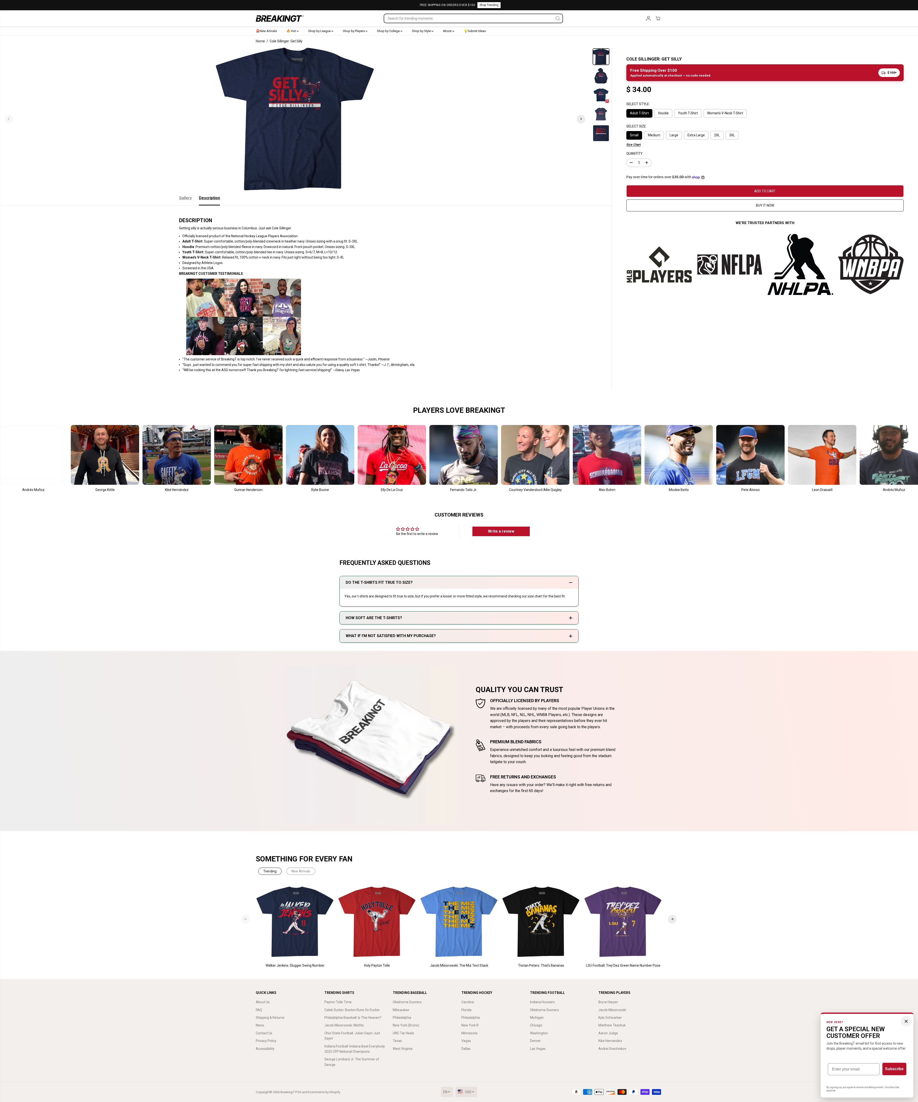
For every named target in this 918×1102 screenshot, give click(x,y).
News (260, 1025)
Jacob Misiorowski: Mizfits (344, 1025)
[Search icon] (557, 18)
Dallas (465, 1049)
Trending (270, 871)
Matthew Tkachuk (612, 1025)
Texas (397, 1041)
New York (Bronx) (406, 1025)
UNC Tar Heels (403, 1033)
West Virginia (402, 1049)
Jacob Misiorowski (612, 1010)
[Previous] (9, 119)
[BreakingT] (280, 18)
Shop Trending (489, 5)
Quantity (634, 153)
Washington (539, 1033)
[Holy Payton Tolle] (377, 921)
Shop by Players (354, 31)
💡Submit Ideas (475, 31)
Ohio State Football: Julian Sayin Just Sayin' (352, 1035)
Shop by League (319, 31)
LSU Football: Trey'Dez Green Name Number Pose (623, 965)
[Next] (581, 119)
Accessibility (265, 1049)
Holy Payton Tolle (377, 965)
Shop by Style (422, 31)
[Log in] (648, 18)
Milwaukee (401, 1010)
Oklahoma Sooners (407, 1002)
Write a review (501, 531)
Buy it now (765, 205)
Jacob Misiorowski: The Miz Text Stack (459, 965)
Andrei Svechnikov (612, 1049)
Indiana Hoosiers (542, 1002)
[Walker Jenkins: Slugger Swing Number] (295, 921)
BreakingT (287, 1092)
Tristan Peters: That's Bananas (541, 965)
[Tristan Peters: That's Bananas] (541, 921)
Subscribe (894, 1069)
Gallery (185, 198)
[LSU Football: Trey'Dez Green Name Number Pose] (623, 921)
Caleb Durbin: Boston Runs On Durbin (352, 1010)
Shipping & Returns (270, 1017)
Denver (535, 1041)
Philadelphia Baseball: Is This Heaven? (352, 1017)
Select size (636, 126)
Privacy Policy (266, 1041)
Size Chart (633, 144)
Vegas (466, 1041)
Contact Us (264, 1033)
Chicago (536, 1025)
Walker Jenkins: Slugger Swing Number (295, 965)
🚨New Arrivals (266, 31)
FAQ (259, 1010)
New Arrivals (300, 871)
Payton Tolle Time (338, 1002)
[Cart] (658, 18)
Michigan (537, 1017)
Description (209, 198)
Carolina (467, 1002)
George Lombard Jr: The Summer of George (351, 1061)
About (447, 31)
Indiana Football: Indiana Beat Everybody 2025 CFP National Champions (354, 1048)
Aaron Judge (608, 1033)
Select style (637, 104)
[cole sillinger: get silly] (295, 119)
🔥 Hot (291, 31)
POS (298, 1092)
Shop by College (388, 31)
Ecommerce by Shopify (324, 1092)
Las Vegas (538, 1049)
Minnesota (469, 1033)
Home (260, 41)
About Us (263, 1002)
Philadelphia (402, 1017)
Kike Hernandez (610, 1041)
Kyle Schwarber (610, 1017)
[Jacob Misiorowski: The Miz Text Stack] (459, 921)
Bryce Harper (608, 1002)
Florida (466, 1010)
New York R (470, 1025)
